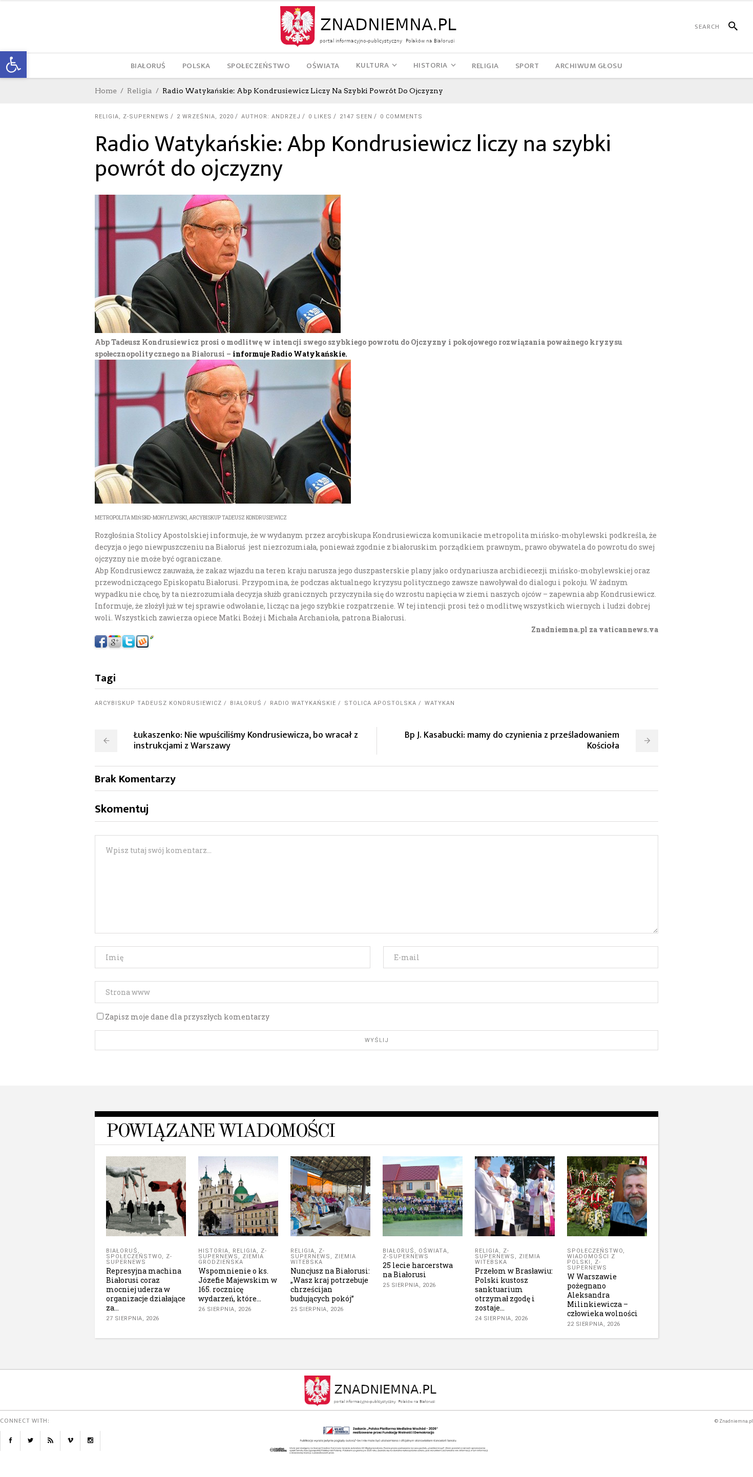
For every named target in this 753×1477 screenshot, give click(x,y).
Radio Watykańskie (303, 703)
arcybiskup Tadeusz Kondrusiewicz (158, 703)
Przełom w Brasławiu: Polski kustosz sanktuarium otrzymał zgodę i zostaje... (514, 1289)
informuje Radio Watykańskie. (290, 354)
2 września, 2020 (205, 116)
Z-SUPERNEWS (146, 116)
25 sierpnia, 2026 (317, 1309)
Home (106, 91)
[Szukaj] (729, 26)
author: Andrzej (271, 116)
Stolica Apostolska (380, 703)
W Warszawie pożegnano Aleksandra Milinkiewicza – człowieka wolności (602, 1295)
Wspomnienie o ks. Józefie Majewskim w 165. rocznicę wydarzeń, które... (237, 1284)
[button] (13, 64)
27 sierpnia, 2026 (132, 1318)
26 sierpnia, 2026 (225, 1309)
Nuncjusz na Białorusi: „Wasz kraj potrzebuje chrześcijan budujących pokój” (330, 1284)
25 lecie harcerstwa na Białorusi (418, 1269)
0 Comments (401, 116)
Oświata (433, 1250)
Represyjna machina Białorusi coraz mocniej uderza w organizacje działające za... (145, 1289)
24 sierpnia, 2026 (501, 1318)
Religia (139, 91)
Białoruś (246, 703)
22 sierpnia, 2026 (593, 1324)
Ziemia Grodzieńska (231, 1259)
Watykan (440, 703)
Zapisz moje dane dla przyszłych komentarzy (187, 1017)
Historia (213, 1250)
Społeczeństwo (134, 1256)
